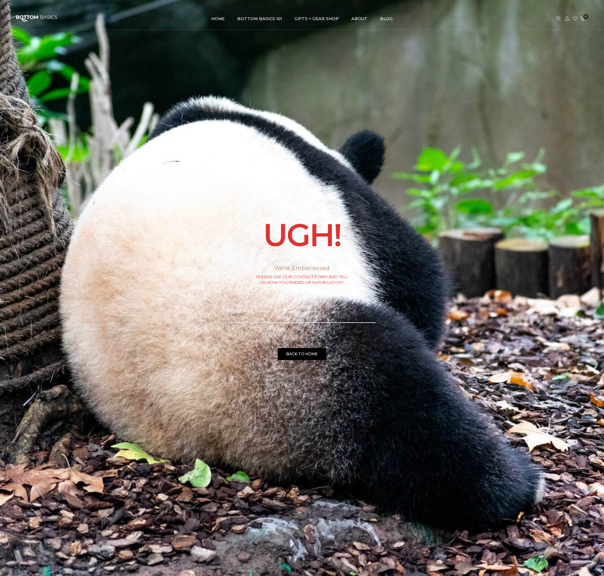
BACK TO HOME (302, 354)
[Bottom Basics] (36, 19)
